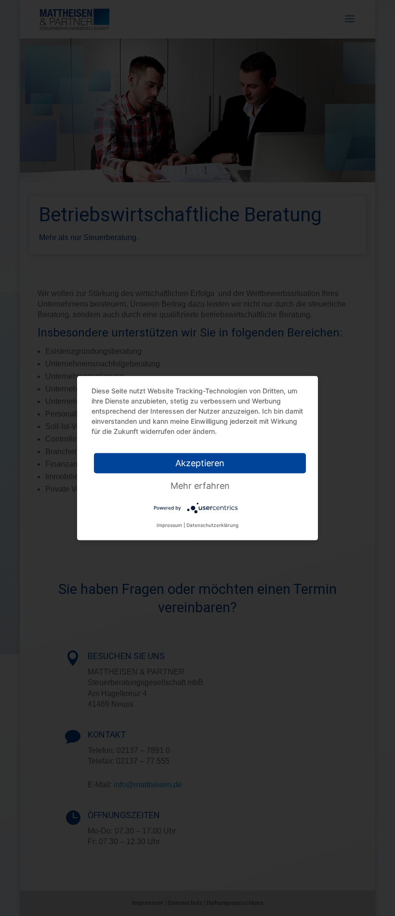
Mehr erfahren (200, 486)
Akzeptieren (199, 463)
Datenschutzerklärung (212, 525)
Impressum (169, 525)
